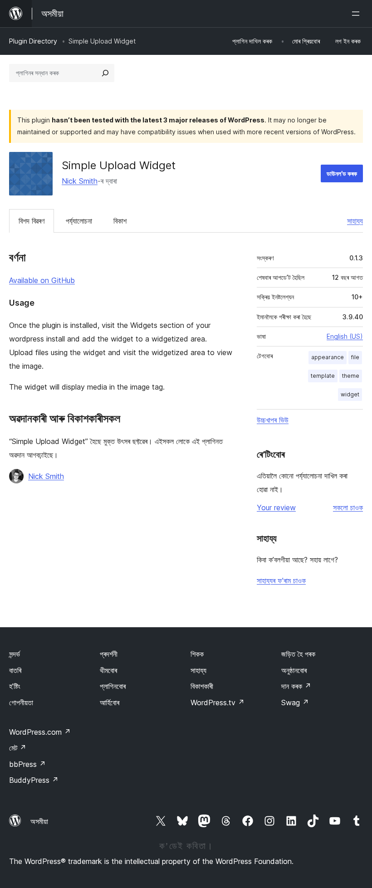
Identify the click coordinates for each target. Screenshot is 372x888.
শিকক (197, 654)
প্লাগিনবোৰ (113, 686)
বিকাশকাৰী (202, 686)
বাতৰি (15, 670)
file (355, 357)
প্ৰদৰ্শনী (108, 654)
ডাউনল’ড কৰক (342, 173)
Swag (295, 702)
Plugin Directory (33, 41)
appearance (327, 357)
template (323, 375)
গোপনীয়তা (21, 702)
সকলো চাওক (348, 507)
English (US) (345, 336)
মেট (17, 747)
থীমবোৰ (108, 670)
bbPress (27, 764)
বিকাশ (120, 220)
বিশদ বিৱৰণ (31, 220)
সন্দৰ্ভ (14, 654)
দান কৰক (296, 686)
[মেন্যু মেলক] (357, 13)
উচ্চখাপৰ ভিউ (273, 419)
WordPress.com (40, 732)
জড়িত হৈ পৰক (298, 654)
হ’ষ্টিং (14, 686)
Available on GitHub (42, 280)
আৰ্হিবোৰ (109, 702)
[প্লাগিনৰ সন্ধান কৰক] (105, 73)
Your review (276, 507)
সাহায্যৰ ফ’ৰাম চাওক (281, 580)
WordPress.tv (218, 702)
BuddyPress (34, 780)
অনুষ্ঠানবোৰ (294, 670)
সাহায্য (355, 220)
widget (350, 394)
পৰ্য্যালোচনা (79, 220)
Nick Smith (80, 180)
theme (350, 375)
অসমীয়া (39, 821)
